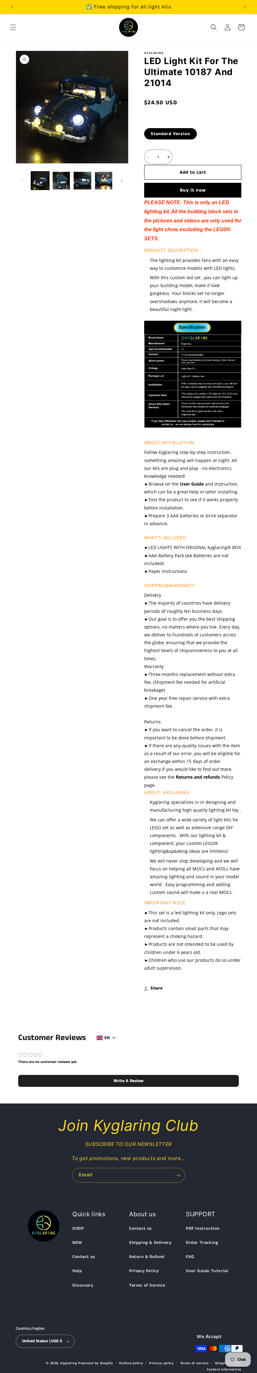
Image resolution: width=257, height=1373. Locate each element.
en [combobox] (107, 1038)
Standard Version (170, 134)
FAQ (190, 1257)
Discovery (82, 1285)
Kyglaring (68, 1363)
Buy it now (193, 190)
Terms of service (194, 1363)
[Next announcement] (245, 7)
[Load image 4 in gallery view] (104, 181)
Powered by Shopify (95, 1363)
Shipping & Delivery (150, 1243)
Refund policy (131, 1363)
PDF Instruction (203, 1228)
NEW (77, 1243)
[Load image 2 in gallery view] (61, 181)
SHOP (78, 1228)
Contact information (224, 1369)
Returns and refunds (198, 777)
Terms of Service (147, 1285)
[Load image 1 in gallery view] (40, 181)
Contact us (83, 1257)
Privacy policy (161, 1363)
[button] (13, 27)
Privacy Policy (144, 1271)
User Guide (192, 484)
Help (77, 1271)
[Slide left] (22, 181)
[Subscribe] (178, 1175)
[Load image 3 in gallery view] (82, 181)
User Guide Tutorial (207, 1271)
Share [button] (156, 988)
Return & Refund (147, 1257)
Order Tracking (202, 1243)
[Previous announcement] (12, 7)
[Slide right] (121, 181)
